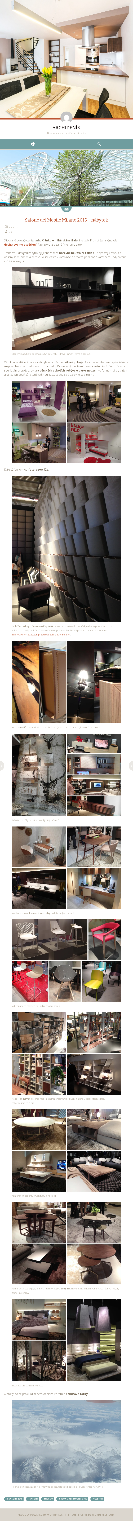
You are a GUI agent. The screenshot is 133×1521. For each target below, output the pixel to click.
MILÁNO (48, 1499)
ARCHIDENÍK (66, 127)
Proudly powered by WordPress (40, 1514)
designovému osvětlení (20, 244)
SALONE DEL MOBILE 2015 (73, 1499)
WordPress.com (103, 1514)
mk (10, 232)
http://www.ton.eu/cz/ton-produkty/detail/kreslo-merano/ (41, 634)
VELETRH (98, 1499)
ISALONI (33, 1499)
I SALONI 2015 (15, 1499)
